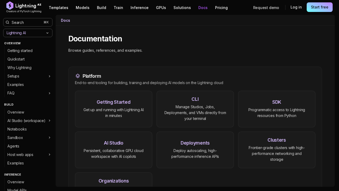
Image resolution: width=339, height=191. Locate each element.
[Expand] (49, 76)
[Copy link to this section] (128, 39)
